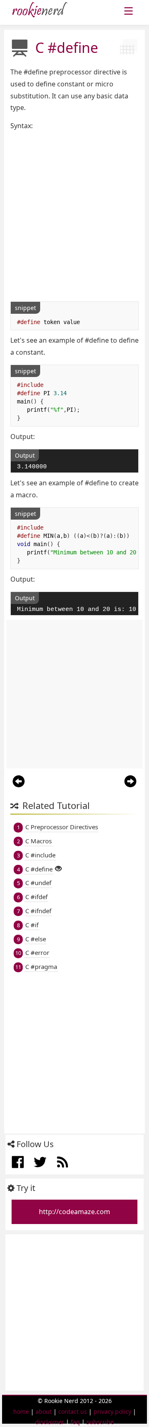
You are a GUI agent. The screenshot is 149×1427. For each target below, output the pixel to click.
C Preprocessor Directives (61, 827)
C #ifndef (38, 911)
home (21, 1411)
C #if (31, 925)
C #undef (38, 882)
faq (75, 1422)
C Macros (38, 841)
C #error (37, 952)
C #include (40, 855)
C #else (35, 939)
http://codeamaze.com (74, 1211)
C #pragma (41, 966)
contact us (72, 1411)
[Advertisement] (74, 216)
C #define (39, 869)
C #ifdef (36, 896)
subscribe (100, 1422)
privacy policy (112, 1411)
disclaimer (49, 1422)
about (44, 1411)
